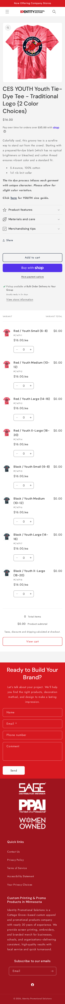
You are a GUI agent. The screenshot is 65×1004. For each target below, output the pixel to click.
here (14, 198)
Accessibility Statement (20, 876)
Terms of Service (17, 868)
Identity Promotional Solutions (36, 998)
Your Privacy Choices (19, 884)
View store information (19, 299)
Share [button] (9, 240)
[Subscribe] (52, 971)
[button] (7, 12)
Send (13, 771)
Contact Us (13, 851)
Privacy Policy (15, 860)
